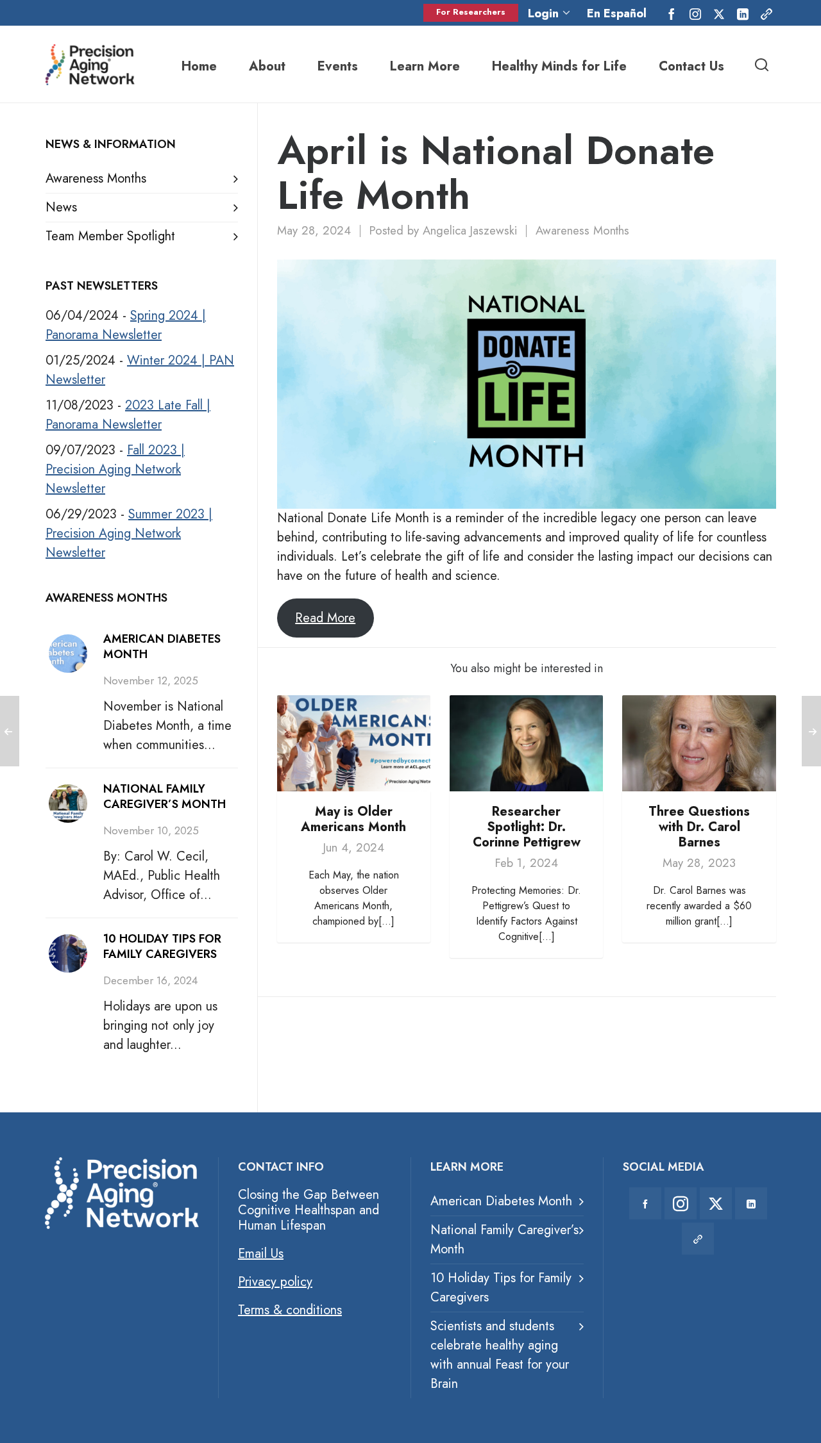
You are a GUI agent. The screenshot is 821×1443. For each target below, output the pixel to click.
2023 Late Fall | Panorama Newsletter (128, 415)
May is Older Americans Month (353, 819)
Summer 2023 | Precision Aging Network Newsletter (129, 533)
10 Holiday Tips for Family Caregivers (162, 946)
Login (543, 13)
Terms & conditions (290, 1310)
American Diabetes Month (162, 647)
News (61, 207)
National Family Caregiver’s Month (164, 796)
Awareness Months (582, 230)
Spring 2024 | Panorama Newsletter (126, 325)
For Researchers (470, 12)
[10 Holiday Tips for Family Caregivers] (68, 953)
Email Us (261, 1253)
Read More (325, 618)
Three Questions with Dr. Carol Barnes (699, 827)
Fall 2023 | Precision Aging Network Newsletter (115, 469)
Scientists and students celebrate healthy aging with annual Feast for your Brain (499, 1355)
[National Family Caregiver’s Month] (68, 803)
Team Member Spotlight (110, 236)
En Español (617, 13)
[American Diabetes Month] (68, 653)
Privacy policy (275, 1282)
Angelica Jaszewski (470, 230)
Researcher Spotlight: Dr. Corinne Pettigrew (526, 827)
